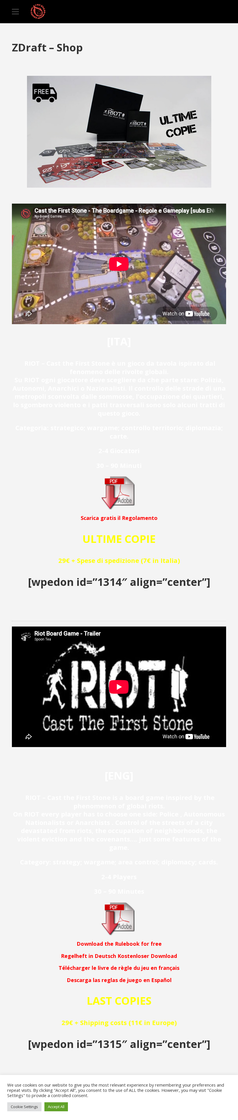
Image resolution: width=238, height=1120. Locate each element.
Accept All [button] (56, 1106)
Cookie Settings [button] (24, 1106)
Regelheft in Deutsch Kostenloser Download (119, 955)
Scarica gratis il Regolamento (119, 517)
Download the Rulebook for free (119, 943)
